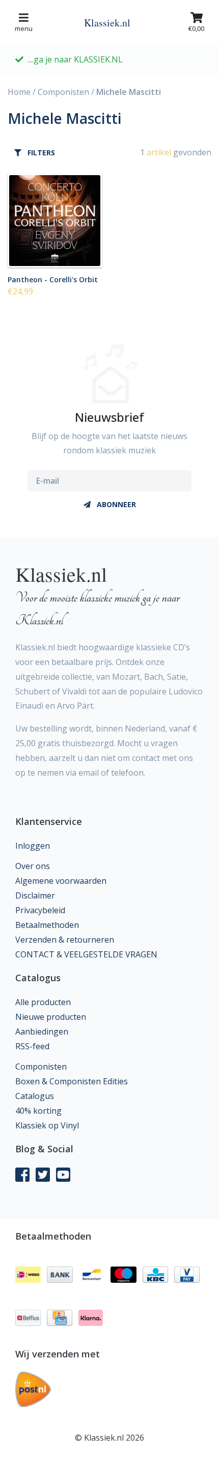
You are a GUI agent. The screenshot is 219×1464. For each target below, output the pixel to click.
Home (19, 91)
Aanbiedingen (41, 1031)
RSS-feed (32, 1046)
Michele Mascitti (128, 91)
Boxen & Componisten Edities (71, 1081)
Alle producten (43, 1002)
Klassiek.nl (107, 22)
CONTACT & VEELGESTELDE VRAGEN (86, 954)
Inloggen (32, 845)
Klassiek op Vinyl (47, 1125)
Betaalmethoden (47, 924)
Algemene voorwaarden (60, 880)
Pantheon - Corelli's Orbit (53, 279)
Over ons (32, 866)
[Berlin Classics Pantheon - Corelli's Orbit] (55, 221)
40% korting (38, 1110)
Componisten (63, 91)
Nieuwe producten (50, 1016)
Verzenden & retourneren (64, 939)
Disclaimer (35, 895)
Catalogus (34, 1096)
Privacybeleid (40, 910)
